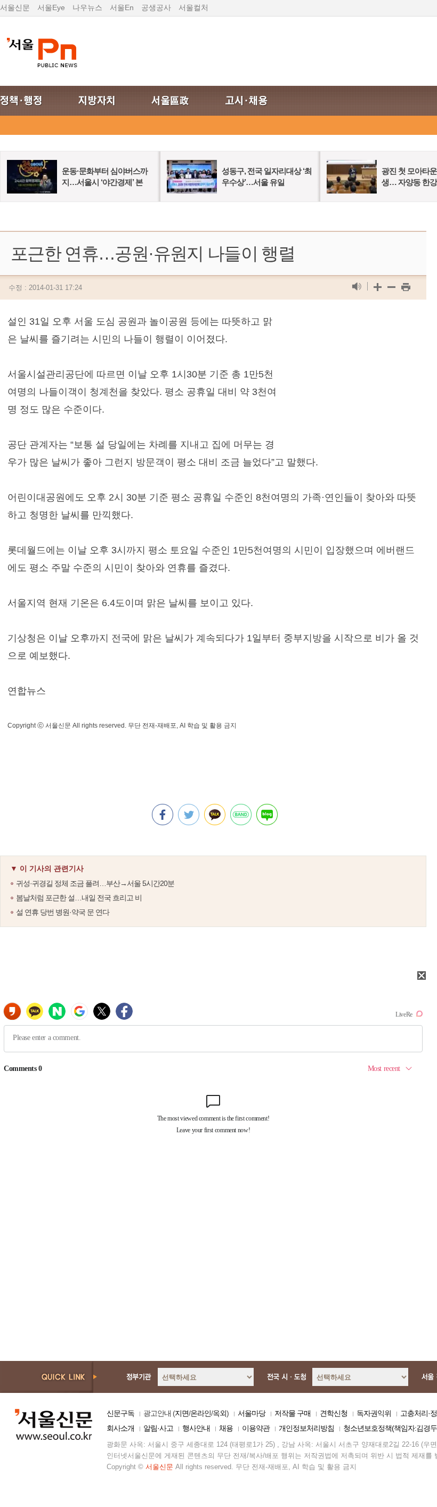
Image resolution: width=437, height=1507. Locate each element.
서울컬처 (193, 7)
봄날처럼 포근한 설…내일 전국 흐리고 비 (79, 897)
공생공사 (156, 7)
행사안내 (196, 1428)
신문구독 (120, 1413)
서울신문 (15, 7)
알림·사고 (158, 1428)
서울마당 (251, 1413)
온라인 (200, 1413)
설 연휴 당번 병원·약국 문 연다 (62, 912)
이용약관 (256, 1428)
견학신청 (333, 1413)
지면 (182, 1413)
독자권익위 (374, 1413)
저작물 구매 (292, 1413)
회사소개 (120, 1428)
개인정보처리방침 (306, 1428)
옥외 (219, 1413)
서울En (122, 7)
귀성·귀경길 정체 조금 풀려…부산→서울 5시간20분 (95, 883)
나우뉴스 (87, 7)
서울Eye (51, 7)
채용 (226, 1428)
